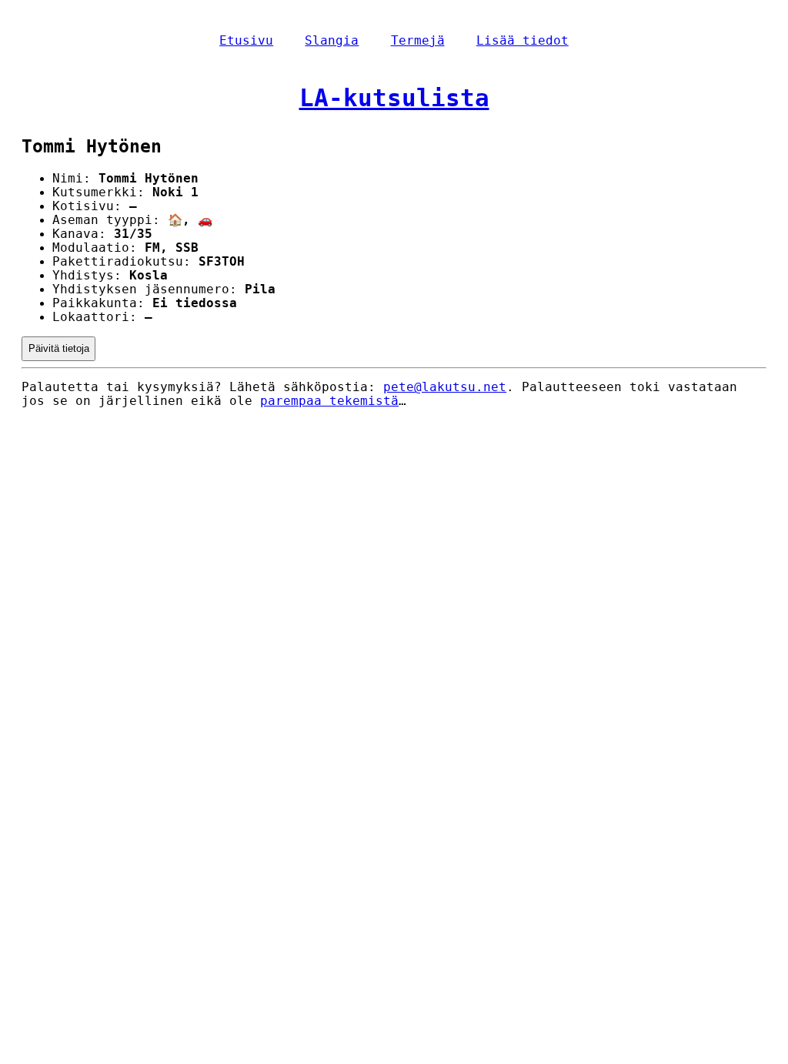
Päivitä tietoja (58, 348)
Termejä (418, 41)
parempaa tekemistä (329, 401)
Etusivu (246, 41)
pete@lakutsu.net (444, 387)
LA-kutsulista (394, 98)
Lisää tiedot (522, 41)
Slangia (332, 41)
